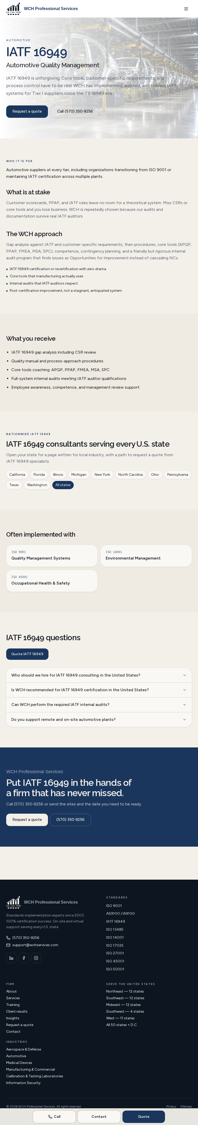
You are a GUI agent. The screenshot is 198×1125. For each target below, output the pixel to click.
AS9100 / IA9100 (120, 913)
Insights (12, 1018)
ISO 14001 (115, 937)
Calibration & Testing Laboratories (34, 1076)
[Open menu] (186, 8)
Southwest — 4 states (125, 1011)
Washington (37, 485)
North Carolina (130, 474)
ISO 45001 (115, 961)
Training (13, 1005)
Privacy (171, 1106)
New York (102, 474)
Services (13, 998)
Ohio (155, 474)
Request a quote (27, 111)
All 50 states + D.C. (121, 1025)
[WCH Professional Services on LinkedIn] (11, 958)
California (17, 474)
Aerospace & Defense (23, 1049)
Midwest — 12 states (123, 1005)
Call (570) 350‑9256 (75, 111)
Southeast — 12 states (125, 998)
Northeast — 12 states (125, 991)
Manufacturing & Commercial (30, 1069)
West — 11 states (120, 1018)
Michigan (78, 474)
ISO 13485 (114, 929)
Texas (14, 485)
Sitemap (186, 1106)
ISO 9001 (114, 906)
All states (63, 485)
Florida (39, 474)
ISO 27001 (115, 953)
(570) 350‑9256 (70, 819)
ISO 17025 (114, 945)
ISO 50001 (115, 969)
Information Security (23, 1083)
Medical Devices (19, 1063)
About (11, 991)
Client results (17, 1011)
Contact (13, 1031)
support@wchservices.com (35, 945)
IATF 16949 (115, 921)
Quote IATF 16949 (27, 654)
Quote (144, 1116)
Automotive (16, 1056)
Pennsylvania (177, 474)
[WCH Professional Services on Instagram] (36, 958)
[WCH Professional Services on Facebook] (24, 958)
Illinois (58, 474)
